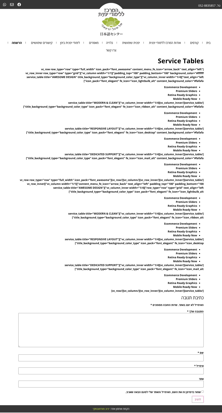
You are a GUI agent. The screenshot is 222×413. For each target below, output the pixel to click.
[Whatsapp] (4, 4)
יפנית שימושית (131, 42)
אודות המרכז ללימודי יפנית (165, 42)
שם (201, 352)
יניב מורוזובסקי (101, 409)
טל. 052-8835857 (209, 5)
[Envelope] (12, 4)
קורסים (194, 42)
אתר (201, 379)
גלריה (109, 42)
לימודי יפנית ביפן (70, 42)
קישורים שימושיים (41, 42)
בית (208, 42)
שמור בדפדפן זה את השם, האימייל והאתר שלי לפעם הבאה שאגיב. (163, 392)
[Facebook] (19, 4)
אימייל (199, 366)
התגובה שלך (195, 311)
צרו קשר (111, 50)
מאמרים (93, 42)
